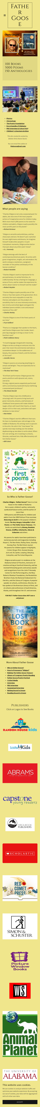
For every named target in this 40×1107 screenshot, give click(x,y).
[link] (20, 15)
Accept (20, 1102)
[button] (5, 15)
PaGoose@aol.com (18, 146)
